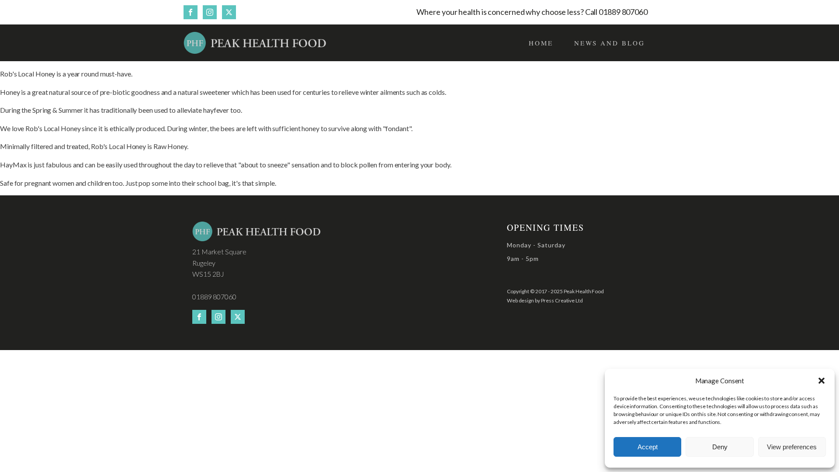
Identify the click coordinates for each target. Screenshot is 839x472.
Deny (720, 447)
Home (541, 42)
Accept (648, 447)
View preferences (792, 447)
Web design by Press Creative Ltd (545, 300)
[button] (821, 380)
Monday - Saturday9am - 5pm (536, 252)
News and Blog (609, 42)
